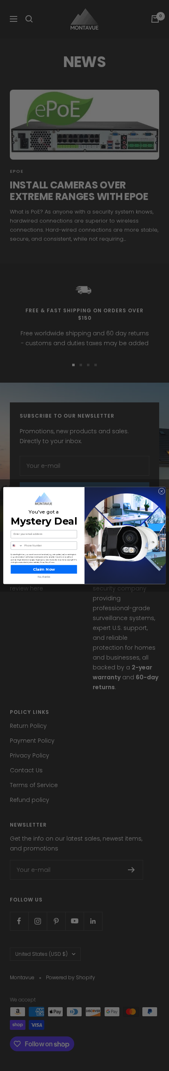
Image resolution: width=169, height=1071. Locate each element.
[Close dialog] (161, 491)
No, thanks (44, 576)
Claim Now (44, 569)
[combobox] (17, 545)
